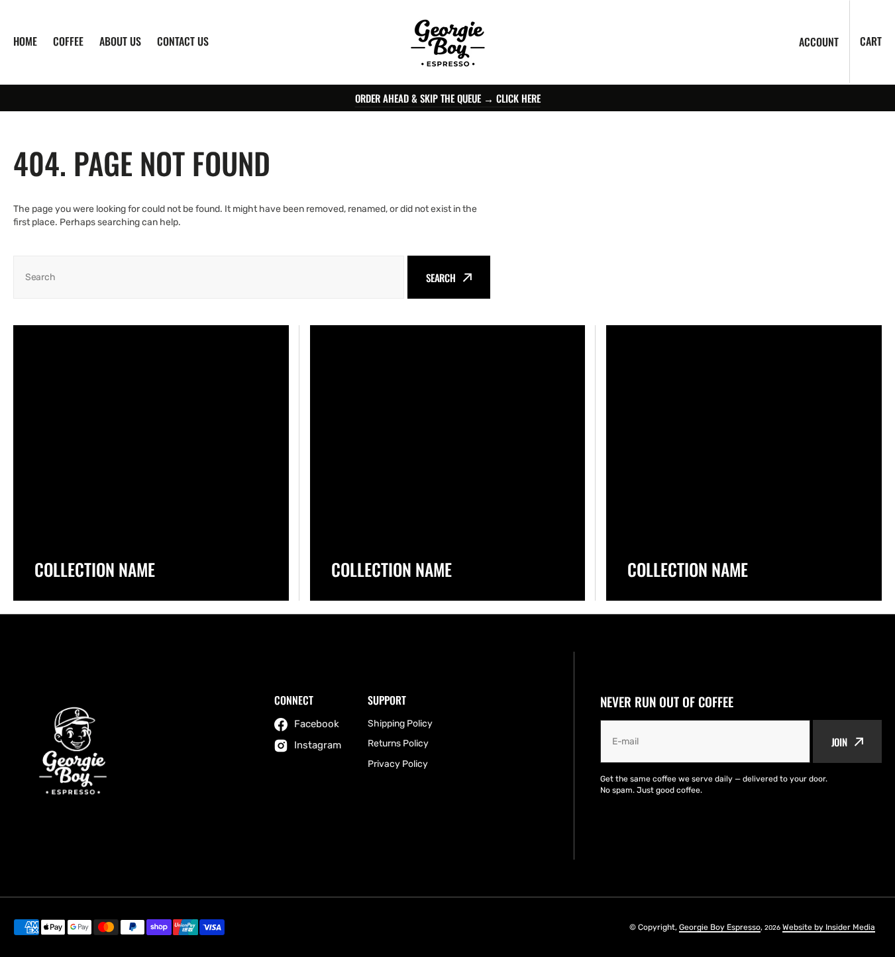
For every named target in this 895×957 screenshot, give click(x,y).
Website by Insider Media (828, 927)
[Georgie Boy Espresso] (448, 42)
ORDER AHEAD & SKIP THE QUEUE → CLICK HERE (448, 98)
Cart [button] (871, 41)
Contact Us (183, 41)
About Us (120, 41)
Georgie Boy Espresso (720, 927)
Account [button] (819, 42)
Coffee (68, 41)
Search (441, 277)
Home (25, 41)
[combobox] (208, 277)
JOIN (839, 741)
